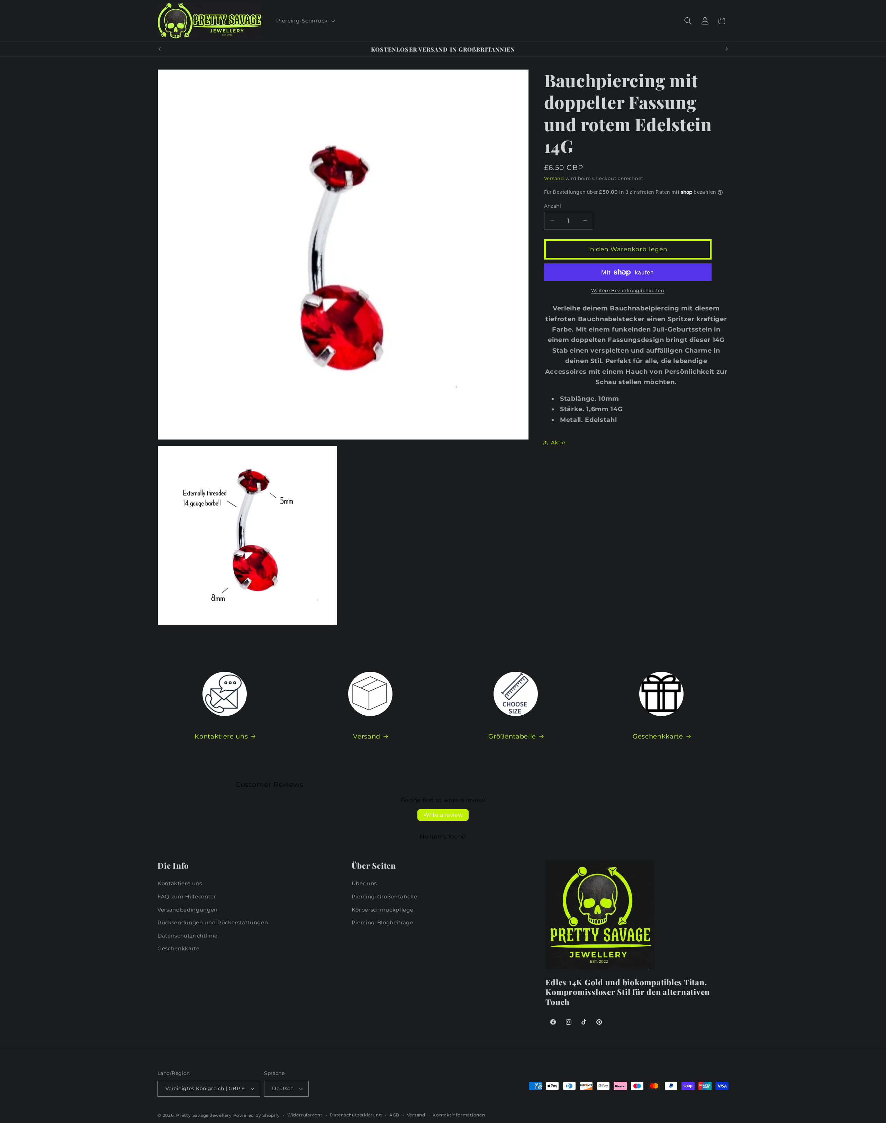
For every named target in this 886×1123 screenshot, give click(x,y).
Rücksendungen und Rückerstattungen (212, 922)
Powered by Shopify (256, 1115)
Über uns (364, 883)
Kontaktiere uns (221, 736)
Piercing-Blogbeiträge (382, 922)
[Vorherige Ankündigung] (159, 49)
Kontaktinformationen (459, 1114)
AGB (394, 1114)
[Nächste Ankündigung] (726, 49)
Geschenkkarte (658, 736)
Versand (554, 178)
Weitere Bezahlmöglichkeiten (627, 290)
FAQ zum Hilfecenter (186, 896)
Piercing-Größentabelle (384, 896)
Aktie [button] (558, 442)
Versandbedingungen (187, 909)
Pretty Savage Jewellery (204, 1115)
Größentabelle (512, 736)
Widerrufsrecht (305, 1114)
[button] (305, 21)
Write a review (443, 815)
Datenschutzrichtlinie (187, 935)
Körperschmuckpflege (383, 909)
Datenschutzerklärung (356, 1114)
